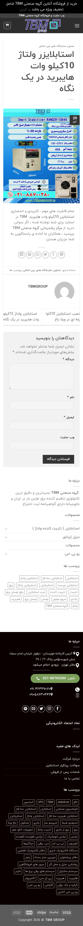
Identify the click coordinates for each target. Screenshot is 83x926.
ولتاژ (75, 606)
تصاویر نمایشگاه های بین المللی (56, 46)
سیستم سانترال (68, 871)
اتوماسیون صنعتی (67, 809)
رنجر (27, 857)
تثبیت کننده (58, 592)
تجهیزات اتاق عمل (22, 830)
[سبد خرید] (7, 25)
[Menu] (77, 25)
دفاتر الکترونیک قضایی (31, 851)
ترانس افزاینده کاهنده (29, 837)
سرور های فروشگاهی (31, 864)
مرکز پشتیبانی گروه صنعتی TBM (37, 228)
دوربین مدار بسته (45, 857)
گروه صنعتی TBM (57, 606)
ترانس (74, 837)
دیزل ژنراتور (71, 537)
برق (11, 585)
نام (70, 397)
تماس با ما (72, 778)
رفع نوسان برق (14, 592)
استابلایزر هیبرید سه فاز (63, 816)
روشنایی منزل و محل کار (63, 864)
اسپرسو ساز (50, 823)
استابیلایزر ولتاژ (26, 585)
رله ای (74, 599)
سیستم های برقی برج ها (40, 871)
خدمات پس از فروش (65, 772)
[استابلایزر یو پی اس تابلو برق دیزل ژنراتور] (43, 25)
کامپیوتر (30, 878)
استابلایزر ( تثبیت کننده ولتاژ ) (56, 528)
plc (76, 802)
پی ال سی (45, 878)
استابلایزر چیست (67, 585)
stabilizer (63, 802)
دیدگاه (68, 359)
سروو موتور (59, 599)
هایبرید (15, 599)
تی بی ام (58, 844)
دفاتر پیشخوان (69, 857)
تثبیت (74, 592)
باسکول (25, 823)
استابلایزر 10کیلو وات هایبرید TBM (47, 216)
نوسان (44, 599)
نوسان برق (31, 599)
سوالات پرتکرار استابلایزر (63, 765)
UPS (40, 802)
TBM (50, 802)
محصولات (72, 545)
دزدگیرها (28, 844)
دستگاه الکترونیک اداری (63, 851)
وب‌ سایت (67, 437)
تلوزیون (73, 844)
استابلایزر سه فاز (52, 578)
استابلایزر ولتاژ (29, 578)
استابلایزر (72, 578)
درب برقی (43, 844)
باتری (36, 823)
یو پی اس (72, 554)
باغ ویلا (12, 823)
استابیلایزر (47, 585)
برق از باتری (62, 830)
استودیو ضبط (70, 823)
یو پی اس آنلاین (68, 892)
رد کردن (25, 9)
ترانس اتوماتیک (56, 837)
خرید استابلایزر (37, 592)
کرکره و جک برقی (67, 885)
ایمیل (69, 417)
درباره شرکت (71, 759)
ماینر (18, 871)
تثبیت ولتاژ (44, 830)
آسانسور (29, 802)
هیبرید (60, 878)
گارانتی (49, 885)
